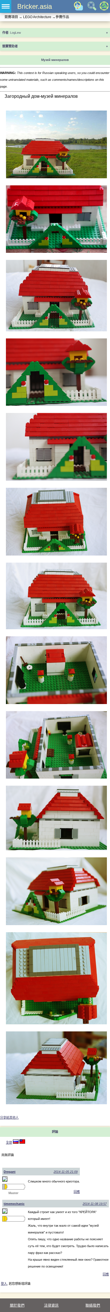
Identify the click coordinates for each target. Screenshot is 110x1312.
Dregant (10, 1171)
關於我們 (17, 1305)
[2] (16, 1142)
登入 (4, 1283)
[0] (22, 1142)
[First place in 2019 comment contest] (3, 1218)
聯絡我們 (92, 1305)
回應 (77, 1192)
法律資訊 (51, 1305)
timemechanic (14, 1203)
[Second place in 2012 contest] (3, 1186)
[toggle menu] (5, 6)
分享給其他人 (9, 1117)
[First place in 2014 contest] (6, 1186)
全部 (9, 1142)
